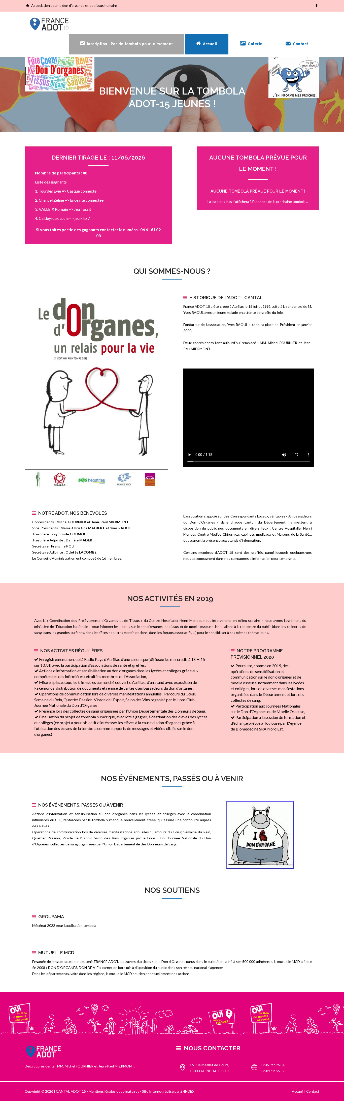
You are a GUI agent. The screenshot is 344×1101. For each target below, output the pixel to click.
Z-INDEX (187, 1091)
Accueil (209, 44)
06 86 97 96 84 (273, 1065)
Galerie (254, 44)
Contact (300, 44)
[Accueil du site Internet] (50, 24)
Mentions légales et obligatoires (114, 1091)
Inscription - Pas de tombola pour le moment (129, 44)
